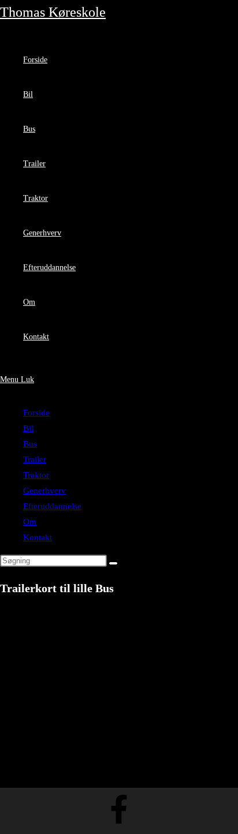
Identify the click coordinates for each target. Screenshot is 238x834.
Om (29, 521)
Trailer (34, 459)
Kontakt (37, 537)
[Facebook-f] (119, 809)
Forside (36, 412)
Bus (30, 443)
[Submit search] (113, 563)
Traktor (36, 475)
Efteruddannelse (52, 506)
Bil (28, 428)
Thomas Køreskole (53, 12)
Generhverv (44, 490)
